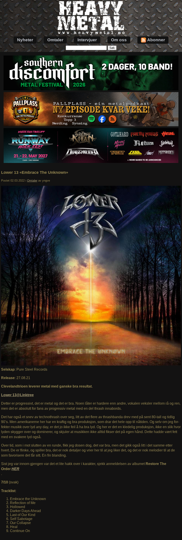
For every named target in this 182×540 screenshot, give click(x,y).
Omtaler (55, 40)
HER (15, 469)
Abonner (156, 40)
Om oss (119, 40)
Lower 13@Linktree (17, 395)
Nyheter (25, 40)
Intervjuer (87, 40)
